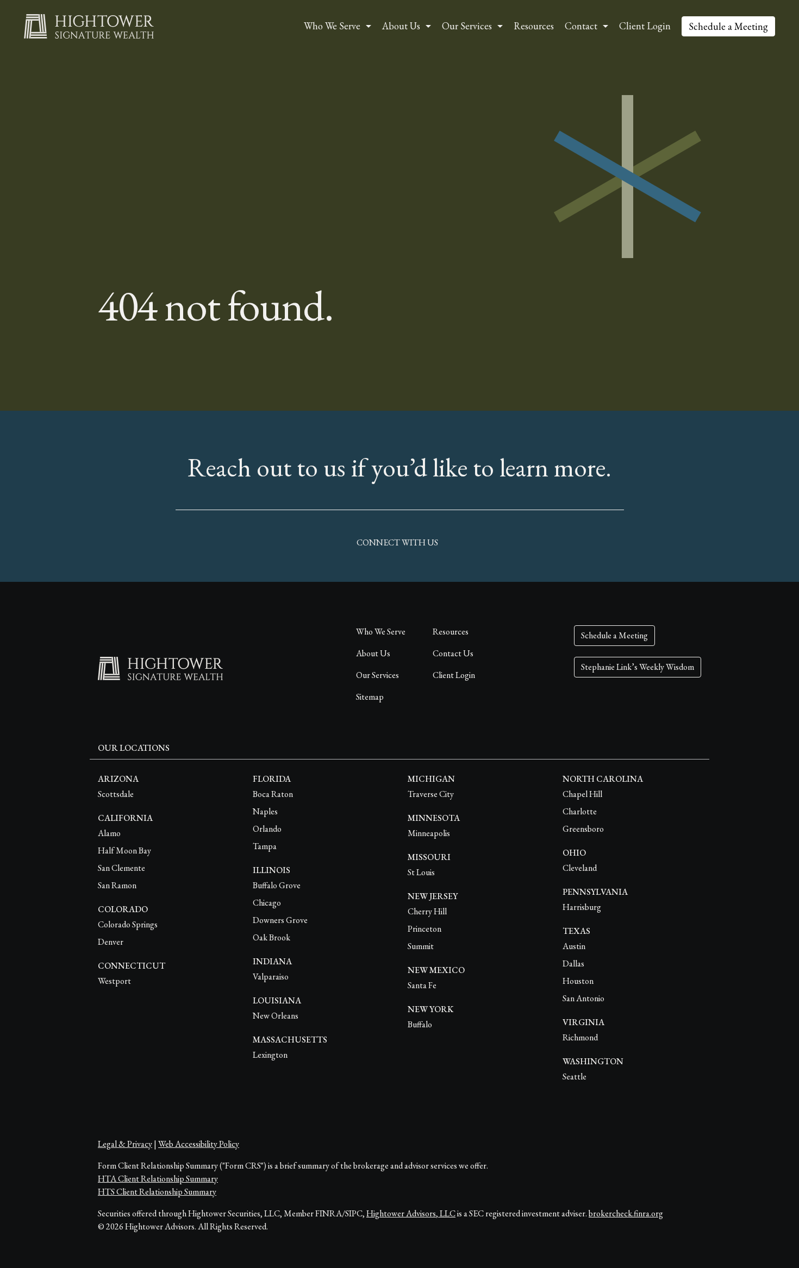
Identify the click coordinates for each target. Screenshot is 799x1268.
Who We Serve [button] (332, 26)
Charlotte (580, 811)
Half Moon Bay (124, 850)
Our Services (377, 675)
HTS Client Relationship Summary (157, 1191)
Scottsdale (116, 794)
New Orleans (275, 1015)
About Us (373, 653)
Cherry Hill (427, 911)
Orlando (267, 828)
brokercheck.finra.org (626, 1213)
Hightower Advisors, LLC (410, 1213)
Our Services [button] (467, 26)
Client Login (645, 26)
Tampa (265, 846)
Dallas (573, 963)
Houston (578, 981)
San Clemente (121, 868)
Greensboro (583, 828)
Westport (114, 981)
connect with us (397, 542)
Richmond (580, 1037)
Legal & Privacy (125, 1144)
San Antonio (583, 998)
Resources (534, 26)
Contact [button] (581, 26)
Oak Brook (271, 937)
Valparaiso (271, 976)
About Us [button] (401, 26)
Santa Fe (422, 985)
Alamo (109, 833)
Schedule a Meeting (728, 26)
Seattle (574, 1076)
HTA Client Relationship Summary (158, 1178)
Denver (110, 941)
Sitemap (370, 696)
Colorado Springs (128, 924)
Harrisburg (582, 907)
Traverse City (431, 794)
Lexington (270, 1054)
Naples (265, 811)
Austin (574, 946)
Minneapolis (429, 833)
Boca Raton (273, 794)
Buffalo (420, 1024)
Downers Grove (280, 920)
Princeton (424, 928)
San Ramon (117, 885)
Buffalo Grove (277, 885)
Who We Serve (380, 631)
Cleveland (580, 868)
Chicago (267, 902)
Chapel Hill (582, 794)
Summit (421, 946)
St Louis (421, 872)
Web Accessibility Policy (198, 1144)
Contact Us (453, 653)
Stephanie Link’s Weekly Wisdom (637, 667)
